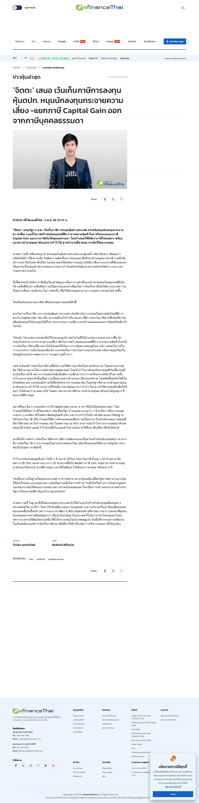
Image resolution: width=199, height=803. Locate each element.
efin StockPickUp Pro (110, 719)
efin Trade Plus (108, 728)
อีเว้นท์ (96, 41)
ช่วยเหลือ (132, 41)
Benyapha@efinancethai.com (31, 750)
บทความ (47, 41)
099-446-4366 (23, 735)
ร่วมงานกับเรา (78, 728)
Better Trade (137, 744)
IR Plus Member (79, 772)
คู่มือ (104, 776)
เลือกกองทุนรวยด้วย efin (141, 752)
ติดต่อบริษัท (77, 732)
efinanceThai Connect (170, 715)
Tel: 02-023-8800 (139, 768)
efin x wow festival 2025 (141, 740)
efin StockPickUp (109, 715)
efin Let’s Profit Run (168, 719)
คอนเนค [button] (112, 41)
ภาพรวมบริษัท (78, 719)
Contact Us (77, 776)
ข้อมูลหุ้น (62, 41)
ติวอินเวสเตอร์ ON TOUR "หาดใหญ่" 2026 (141, 717)
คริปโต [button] (79, 41)
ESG (133, 748)
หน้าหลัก (16, 67)
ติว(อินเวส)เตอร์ (138, 756)
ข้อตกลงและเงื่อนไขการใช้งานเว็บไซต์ (61, 797)
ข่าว (33, 41)
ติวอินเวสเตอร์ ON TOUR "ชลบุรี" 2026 (144, 724)
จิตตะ (31, 559)
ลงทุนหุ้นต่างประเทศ (55, 559)
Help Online (107, 768)
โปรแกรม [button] (20, 41)
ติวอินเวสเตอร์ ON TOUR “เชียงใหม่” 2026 (141, 735)
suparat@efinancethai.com (30, 739)
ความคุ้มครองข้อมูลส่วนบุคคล (89, 797)
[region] (99, 23)
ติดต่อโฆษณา (150, 41)
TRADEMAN (107, 723)
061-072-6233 (22, 747)
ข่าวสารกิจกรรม (79, 723)
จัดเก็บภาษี (41, 559)
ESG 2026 (136, 729)
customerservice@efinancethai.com (144, 773)
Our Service (78, 768)
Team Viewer (107, 772)
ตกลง (173, 794)
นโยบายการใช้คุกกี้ (111, 797)
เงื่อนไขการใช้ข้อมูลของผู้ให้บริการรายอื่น (137, 797)
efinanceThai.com (91, 794)
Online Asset (78, 715)
